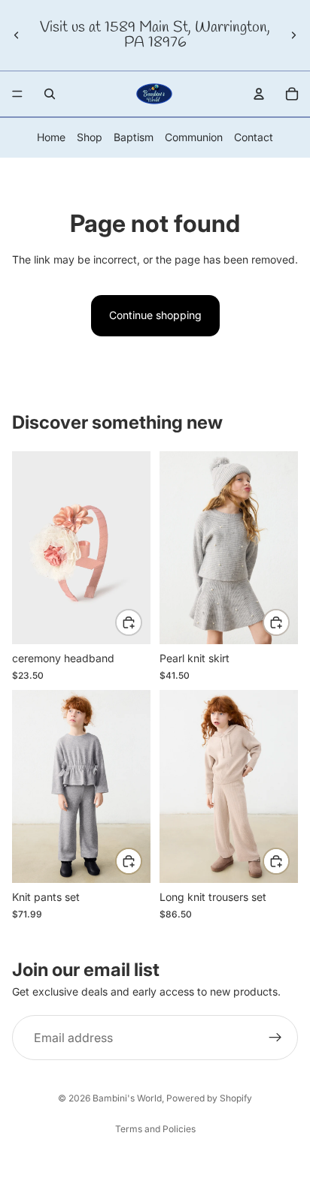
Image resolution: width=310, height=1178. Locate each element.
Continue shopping (155, 315)
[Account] (258, 93)
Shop (89, 137)
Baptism (133, 137)
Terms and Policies (155, 1128)
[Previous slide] (16, 35)
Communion (194, 137)
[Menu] (17, 94)
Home (51, 137)
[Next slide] (293, 35)
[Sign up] (275, 1037)
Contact (253, 137)
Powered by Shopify (209, 1098)
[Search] (49, 93)
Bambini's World (127, 1098)
